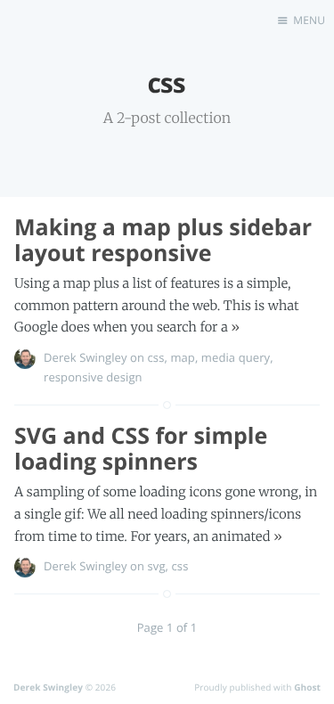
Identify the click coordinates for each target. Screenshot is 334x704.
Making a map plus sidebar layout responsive (163, 240)
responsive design (93, 377)
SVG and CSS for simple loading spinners (140, 449)
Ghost (307, 687)
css (156, 357)
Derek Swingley (85, 357)
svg (157, 566)
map (182, 357)
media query (235, 357)
